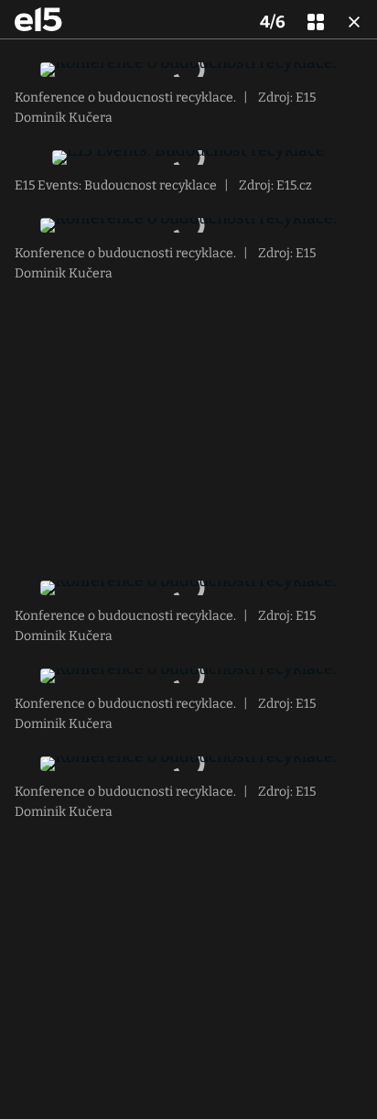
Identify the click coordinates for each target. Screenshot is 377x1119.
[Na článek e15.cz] (38, 19)
